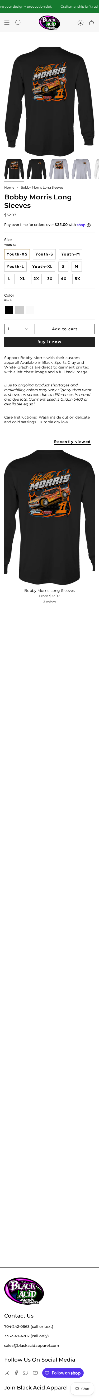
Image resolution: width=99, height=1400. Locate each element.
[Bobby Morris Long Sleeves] (49, 517)
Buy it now (49, 342)
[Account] (80, 23)
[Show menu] (7, 23)
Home (9, 187)
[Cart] (91, 23)
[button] (18, 23)
